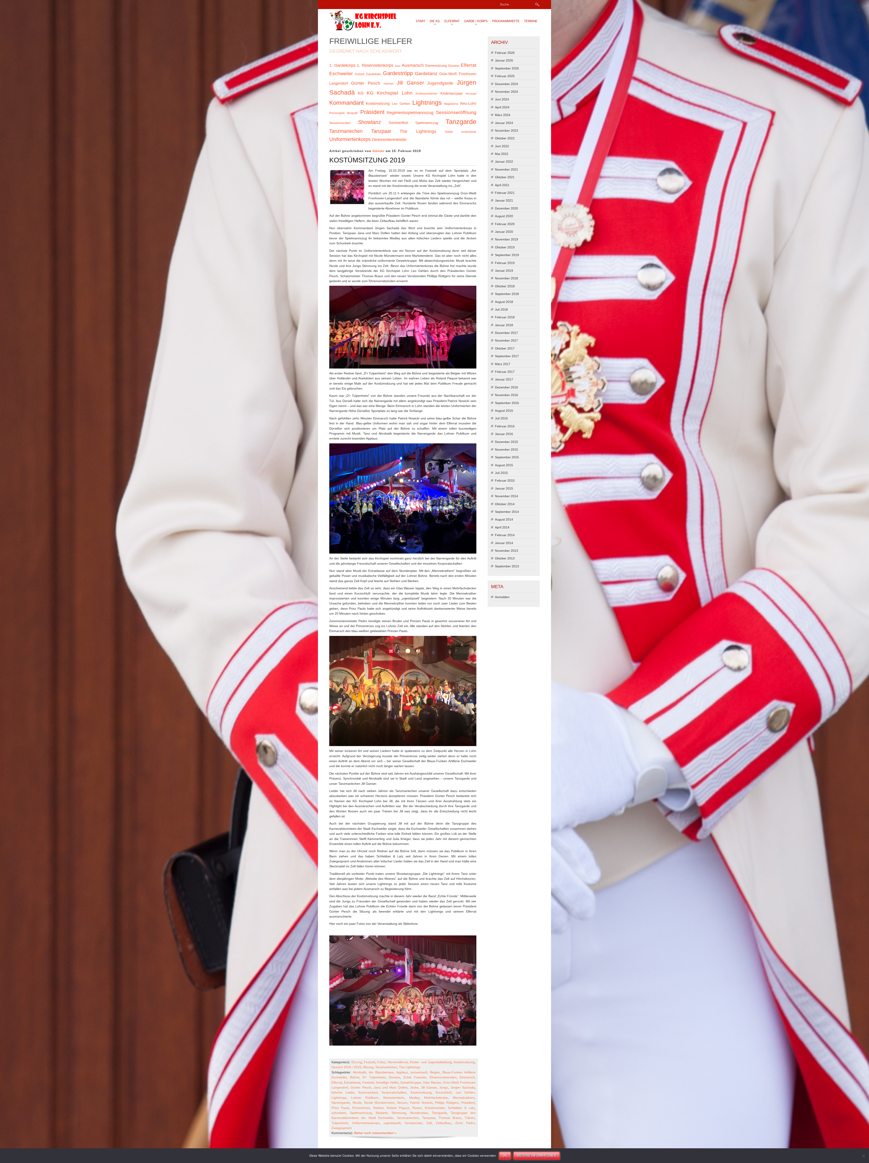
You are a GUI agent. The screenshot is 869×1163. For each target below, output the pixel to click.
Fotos (381, 1062)
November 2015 (506, 449)
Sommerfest (398, 123)
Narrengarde (341, 1102)
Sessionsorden (340, 123)
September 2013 (507, 566)
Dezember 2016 (506, 387)
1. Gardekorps (342, 65)
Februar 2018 (505, 317)
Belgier (435, 1072)
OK (505, 1155)
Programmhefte (506, 21)
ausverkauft (419, 1072)
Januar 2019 (504, 270)
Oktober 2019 (505, 247)
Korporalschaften (394, 1092)
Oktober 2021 (505, 177)
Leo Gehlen (401, 103)
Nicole (357, 1102)
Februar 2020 (505, 224)
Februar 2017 (505, 371)
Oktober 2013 (505, 558)
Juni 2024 (502, 99)
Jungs (443, 1087)
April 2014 (502, 527)
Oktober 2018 (505, 286)
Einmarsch (467, 1077)
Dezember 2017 (506, 333)
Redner (378, 1108)
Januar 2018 (504, 325)
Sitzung (368, 1067)
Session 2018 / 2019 (346, 1067)
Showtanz (369, 122)
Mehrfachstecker (436, 1097)
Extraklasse (352, 1082)
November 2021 (506, 169)
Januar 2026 (504, 60)
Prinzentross (361, 1108)
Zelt (429, 1123)
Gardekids (373, 74)
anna (397, 65)
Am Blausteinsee (381, 1072)
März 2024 (502, 115)
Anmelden (502, 597)
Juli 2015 (501, 473)
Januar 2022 (504, 161)
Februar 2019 (505, 263)
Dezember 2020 (506, 208)
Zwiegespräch (342, 1128)
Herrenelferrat (398, 1062)
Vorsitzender (413, 1123)
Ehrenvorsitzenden (443, 1077)
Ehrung (356, 1062)
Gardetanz (426, 73)
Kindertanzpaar (451, 93)
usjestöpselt (392, 1123)
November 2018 (506, 278)
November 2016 (506, 395)
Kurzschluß (444, 1092)
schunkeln (339, 1113)
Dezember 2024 (506, 84)
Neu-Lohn (468, 103)
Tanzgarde (461, 121)
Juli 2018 (501, 309)
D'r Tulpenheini (374, 1077)
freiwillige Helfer (387, 1082)
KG (361, 93)
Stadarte (381, 1113)
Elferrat (452, 21)
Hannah (389, 83)
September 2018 (507, 294)
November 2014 (506, 496)
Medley (414, 1097)
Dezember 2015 (506, 442)
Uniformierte (468, 131)
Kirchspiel (471, 93)
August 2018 (504, 302)
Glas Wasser (432, 1082)
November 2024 (506, 91)
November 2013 (506, 550)
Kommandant (346, 102)
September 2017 (507, 356)
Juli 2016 (501, 418)
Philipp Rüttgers (446, 1102)
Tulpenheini (340, 1123)
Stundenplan (419, 1113)
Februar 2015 (505, 480)
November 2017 (506, 340)
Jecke (414, 1087)
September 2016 (507, 403)
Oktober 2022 (505, 138)
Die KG (435, 21)
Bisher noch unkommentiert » (375, 1133)
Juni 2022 (502, 146)
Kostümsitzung (378, 103)
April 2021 (502, 185)
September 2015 (507, 457)
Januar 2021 (504, 200)
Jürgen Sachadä (463, 1087)
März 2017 (502, 364)
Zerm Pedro (465, 1123)
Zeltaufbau (443, 1123)
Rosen (417, 1108)
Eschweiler (341, 73)
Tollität (449, 131)
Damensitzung (436, 65)
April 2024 (502, 107)
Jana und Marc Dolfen (391, 1087)
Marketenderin (393, 1097)
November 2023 (506, 130)
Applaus (402, 1072)
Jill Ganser (410, 83)
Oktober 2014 (505, 504)
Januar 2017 (504, 379)
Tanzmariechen (346, 131)
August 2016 (504, 410)
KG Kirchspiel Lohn (389, 92)
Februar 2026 (505, 53)
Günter (378, 151)
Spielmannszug (426, 123)
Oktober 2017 (505, 348)
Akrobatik (359, 1072)
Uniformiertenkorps (350, 139)
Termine (530, 21)
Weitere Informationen (536, 1155)
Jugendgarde (440, 83)
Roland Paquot (398, 1108)
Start (420, 21)
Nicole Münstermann (379, 1102)
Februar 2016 (505, 426)
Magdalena (451, 103)
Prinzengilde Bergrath (343, 113)
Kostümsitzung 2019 (367, 160)
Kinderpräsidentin (426, 93)
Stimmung (399, 1113)
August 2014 (504, 519)
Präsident (372, 112)
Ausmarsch (413, 65)
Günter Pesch (365, 83)
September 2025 (507, 68)
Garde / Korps (476, 21)
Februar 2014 (505, 535)
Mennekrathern (464, 1097)
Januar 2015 (504, 488)
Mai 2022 (501, 154)
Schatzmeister (435, 1108)
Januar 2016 (504, 434)
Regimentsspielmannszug (410, 112)
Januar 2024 (504, 123)
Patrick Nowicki (421, 1102)
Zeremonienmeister (389, 139)
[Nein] (863, 1155)
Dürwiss (453, 65)
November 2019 (506, 239)
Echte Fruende (414, 1077)
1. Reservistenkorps (375, 65)
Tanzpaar (381, 131)
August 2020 (504, 216)
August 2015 (504, 465)
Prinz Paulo (340, 1108)
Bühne (354, 1077)
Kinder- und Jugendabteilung (431, 1062)
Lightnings (427, 102)
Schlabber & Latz (461, 1108)
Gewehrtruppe (410, 1082)
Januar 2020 (504, 231)
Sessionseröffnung (456, 112)
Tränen (470, 1118)
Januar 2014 (504, 543)
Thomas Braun (450, 1118)
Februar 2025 (505, 76)
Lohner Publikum (365, 1097)
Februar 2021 (505, 193)
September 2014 (507, 512)
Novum (402, 1102)
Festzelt (359, 74)
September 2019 (507, 255)
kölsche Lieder (343, 1092)
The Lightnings (418, 131)
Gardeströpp (398, 73)
